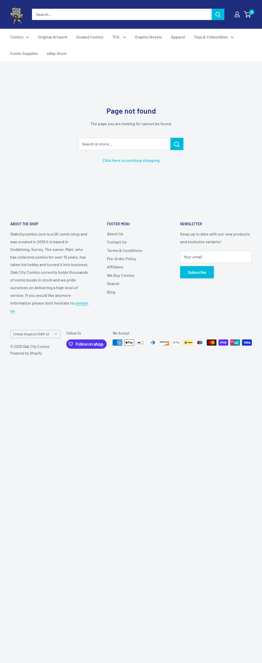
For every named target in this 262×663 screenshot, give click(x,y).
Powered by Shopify (26, 353)
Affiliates (115, 266)
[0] (247, 14)
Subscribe (197, 272)
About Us (115, 233)
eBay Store (57, 53)
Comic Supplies (24, 53)
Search (113, 283)
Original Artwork (52, 36)
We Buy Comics (120, 275)
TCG (116, 36)
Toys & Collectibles (211, 36)
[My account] (237, 14)
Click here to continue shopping (131, 160)
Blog (111, 291)
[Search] (218, 14)
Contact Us (117, 241)
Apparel (178, 36)
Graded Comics (89, 36)
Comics (17, 36)
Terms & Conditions (124, 250)
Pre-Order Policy (121, 258)
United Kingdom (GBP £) (31, 334)
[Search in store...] (176, 144)
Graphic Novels (148, 36)
